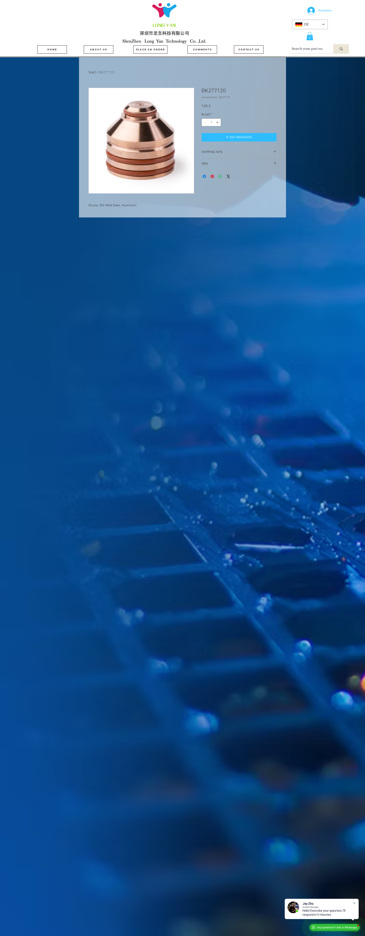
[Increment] (217, 122)
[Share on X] (228, 176)
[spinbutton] (211, 122)
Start (92, 72)
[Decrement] (204, 122)
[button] (309, 36)
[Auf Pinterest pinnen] (212, 176)
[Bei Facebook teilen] (204, 176)
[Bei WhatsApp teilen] (220, 176)
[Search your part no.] (341, 48)
